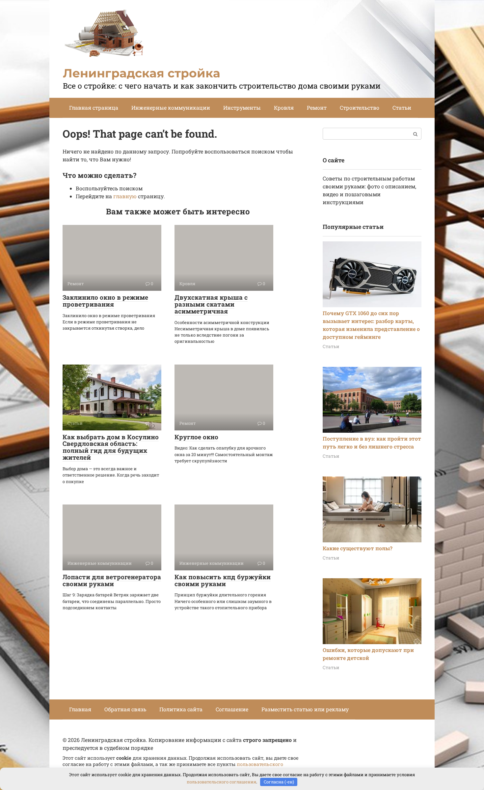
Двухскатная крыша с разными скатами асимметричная (211, 304)
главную (125, 196)
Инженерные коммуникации (170, 107)
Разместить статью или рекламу (305, 709)
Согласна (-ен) (279, 782)
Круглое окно (196, 437)
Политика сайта (180, 709)
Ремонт (317, 107)
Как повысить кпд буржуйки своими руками (223, 580)
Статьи (401, 107)
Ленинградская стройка (141, 73)
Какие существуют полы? (357, 548)
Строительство (359, 107)
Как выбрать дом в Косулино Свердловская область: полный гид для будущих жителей (111, 447)
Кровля (284, 107)
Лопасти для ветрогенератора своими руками (112, 580)
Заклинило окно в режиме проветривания (105, 300)
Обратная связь (125, 709)
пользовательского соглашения (221, 782)
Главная (80, 709)
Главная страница (93, 107)
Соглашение (232, 709)
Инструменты (242, 107)
